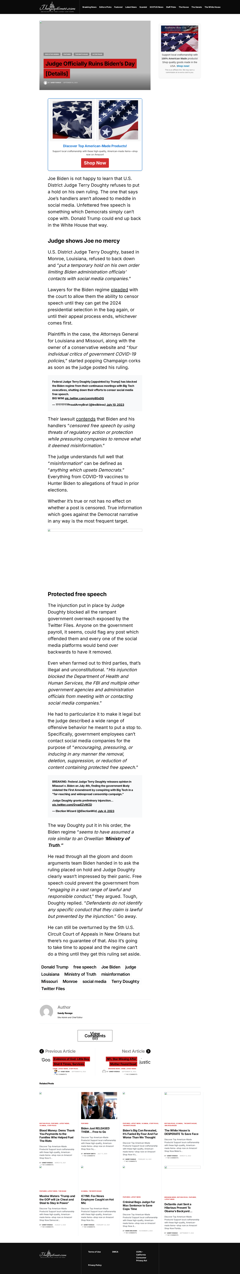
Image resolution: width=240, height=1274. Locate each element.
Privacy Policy (95, 1265)
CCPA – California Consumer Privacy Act (141, 1256)
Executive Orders (52, 54)
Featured (67, 54)
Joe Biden (110, 966)
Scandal (43, 1125)
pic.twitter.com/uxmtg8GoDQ (84, 398)
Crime (55, 1068)
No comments (61, 1074)
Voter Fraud (97, 54)
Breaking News (114, 1068)
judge (130, 966)
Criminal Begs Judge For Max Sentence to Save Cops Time (139, 1205)
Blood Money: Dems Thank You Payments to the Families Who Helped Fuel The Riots (57, 1136)
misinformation (115, 974)
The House (62, 1191)
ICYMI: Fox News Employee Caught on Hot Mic (97, 1199)
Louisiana (50, 974)
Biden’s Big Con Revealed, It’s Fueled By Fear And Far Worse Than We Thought (140, 1134)
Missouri (49, 981)
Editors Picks (44, 1123)
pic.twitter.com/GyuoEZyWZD (72, 804)
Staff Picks (73, 1068)
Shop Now (95, 163)
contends (86, 419)
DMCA (115, 1252)
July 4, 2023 (106, 811)
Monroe (70, 981)
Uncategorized (171, 1125)
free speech (84, 966)
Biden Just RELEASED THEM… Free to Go (95, 1130)
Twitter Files (53, 988)
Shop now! (183, 66)
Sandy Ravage (65, 1013)
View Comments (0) (95, 1035)
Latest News (63, 1068)
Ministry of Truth (80, 974)
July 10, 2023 (115, 404)
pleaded (119, 289)
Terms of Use (94, 1252)
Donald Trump (54, 966)
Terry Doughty (125, 981)
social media (94, 981)
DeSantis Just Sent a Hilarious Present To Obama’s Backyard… (178, 1208)
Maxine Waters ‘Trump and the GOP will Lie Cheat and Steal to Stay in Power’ (57, 1199)
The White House (81, 54)
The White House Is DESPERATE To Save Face (181, 1132)
